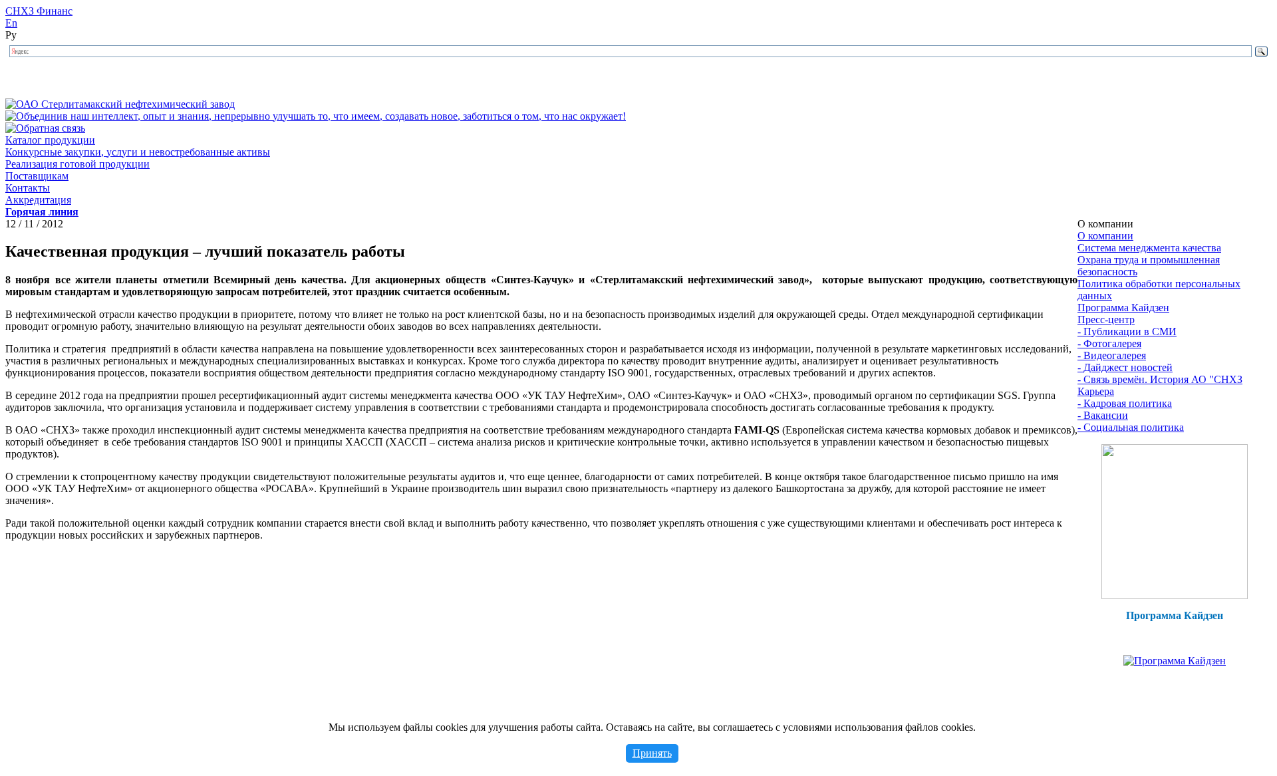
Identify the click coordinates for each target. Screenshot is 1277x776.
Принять (652, 753)
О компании (1105, 235)
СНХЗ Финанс (38, 11)
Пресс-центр (1106, 319)
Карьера (1095, 391)
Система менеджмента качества (1149, 247)
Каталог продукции (50, 140)
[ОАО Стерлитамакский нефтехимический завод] (120, 104)
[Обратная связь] (45, 128)
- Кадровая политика (1124, 403)
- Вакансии (1102, 415)
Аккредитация (38, 199)
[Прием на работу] (1174, 595)
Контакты (27, 188)
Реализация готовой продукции (77, 164)
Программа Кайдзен (1123, 307)
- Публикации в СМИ (1127, 331)
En (11, 23)
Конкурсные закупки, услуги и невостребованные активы (137, 152)
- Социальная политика (1130, 427)
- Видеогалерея (1111, 355)
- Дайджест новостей (1125, 367)
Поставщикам (37, 176)
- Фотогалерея (1109, 343)
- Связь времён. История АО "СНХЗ (1159, 379)
